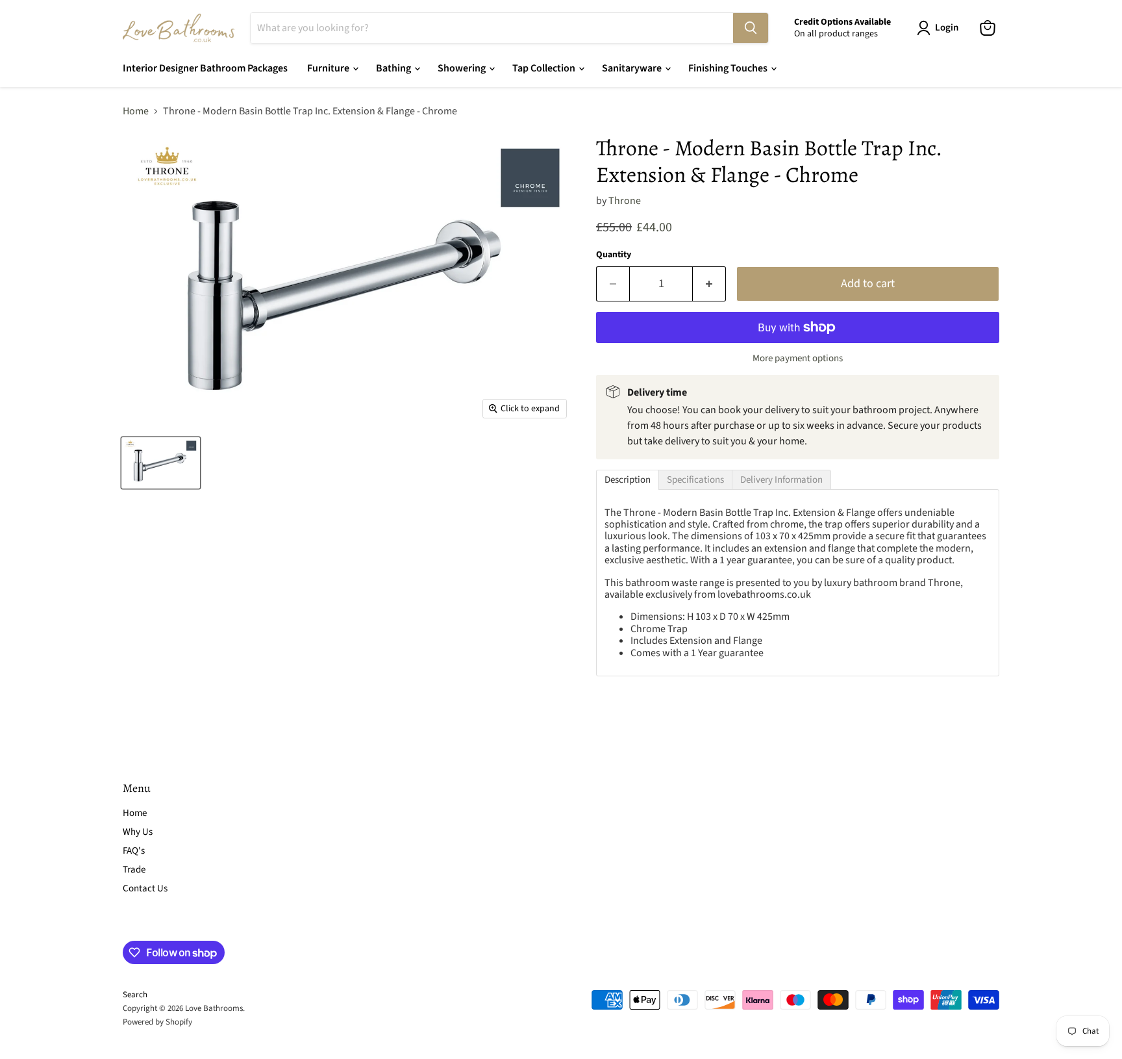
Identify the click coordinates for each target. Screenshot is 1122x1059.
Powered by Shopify (157, 1022)
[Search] (750, 28)
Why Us (138, 832)
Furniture (329, 68)
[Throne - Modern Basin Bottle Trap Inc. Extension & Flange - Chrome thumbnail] (160, 463)
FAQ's (134, 851)
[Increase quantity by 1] (709, 284)
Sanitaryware (633, 68)
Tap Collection (544, 68)
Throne (624, 201)
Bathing (394, 68)
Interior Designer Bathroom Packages (205, 68)
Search (135, 995)
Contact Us (145, 888)
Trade (134, 869)
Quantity (613, 254)
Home (136, 111)
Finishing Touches (728, 68)
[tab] (627, 480)
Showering (463, 68)
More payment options (798, 358)
